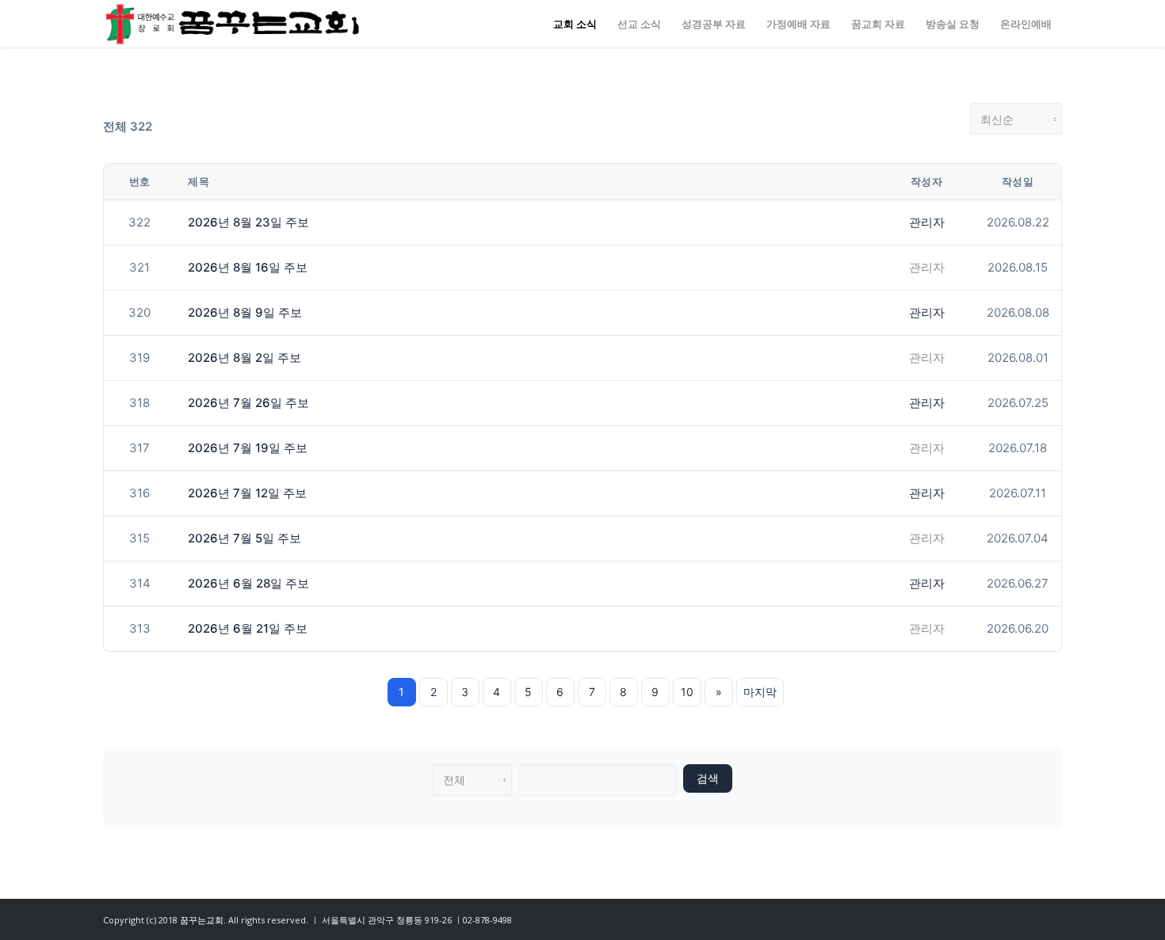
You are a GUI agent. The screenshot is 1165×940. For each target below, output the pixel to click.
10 (687, 691)
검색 (708, 778)
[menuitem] (575, 24)
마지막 (760, 691)
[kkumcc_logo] (232, 24)
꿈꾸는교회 (201, 920)
